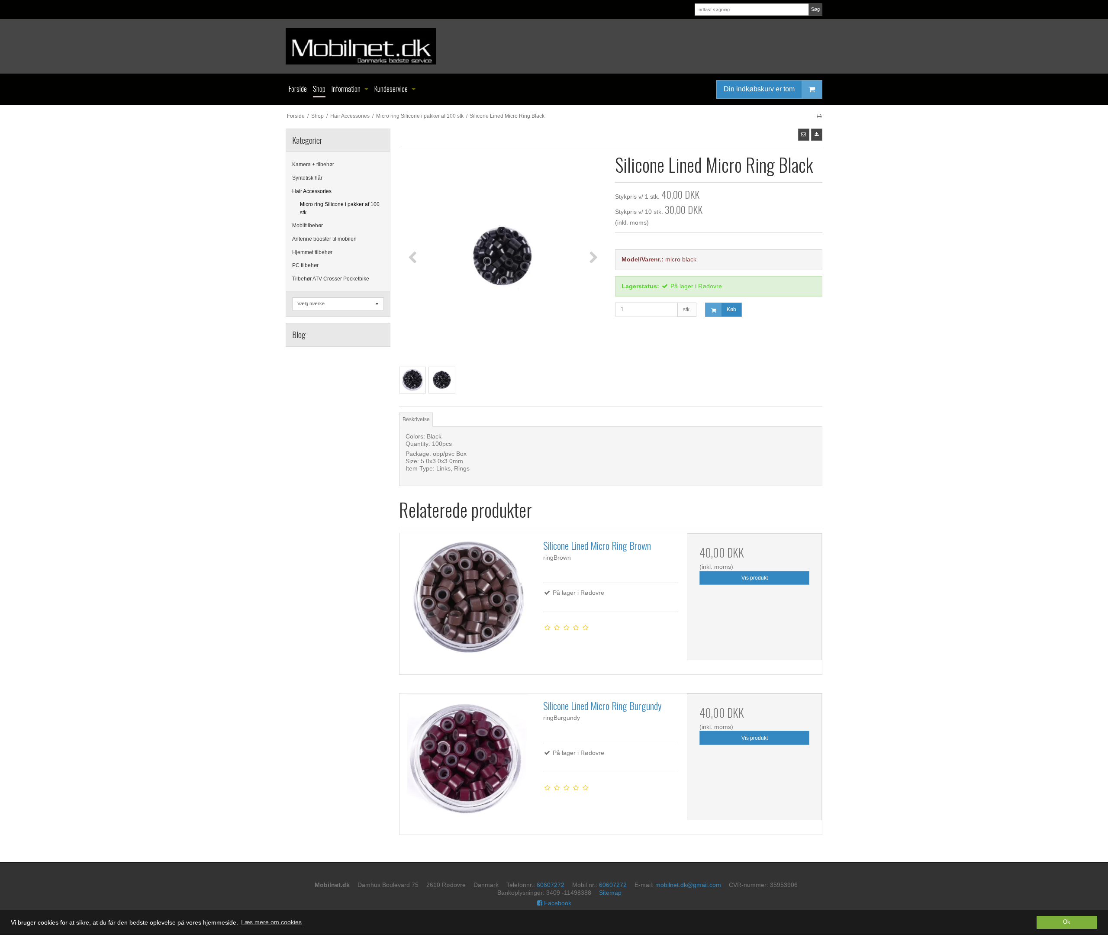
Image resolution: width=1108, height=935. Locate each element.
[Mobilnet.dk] (554, 46)
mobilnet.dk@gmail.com (688, 884)
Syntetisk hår (307, 178)
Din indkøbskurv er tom (759, 89)
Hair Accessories (312, 191)
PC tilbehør (305, 265)
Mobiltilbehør (307, 225)
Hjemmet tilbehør (312, 252)
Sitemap (610, 892)
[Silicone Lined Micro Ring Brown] (467, 600)
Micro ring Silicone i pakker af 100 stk (340, 208)
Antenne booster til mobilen (324, 239)
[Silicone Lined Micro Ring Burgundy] (467, 761)
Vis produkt (754, 578)
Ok (1066, 922)
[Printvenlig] (819, 116)
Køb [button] (731, 309)
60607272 (550, 884)
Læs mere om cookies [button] (271, 922)
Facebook (556, 903)
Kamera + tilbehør (313, 164)
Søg (815, 9)
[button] (803, 135)
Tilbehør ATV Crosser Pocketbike (330, 279)
